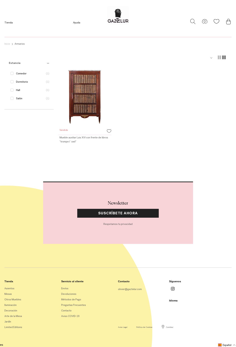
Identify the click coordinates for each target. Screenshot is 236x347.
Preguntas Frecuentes (73, 305)
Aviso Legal (122, 327)
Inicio (7, 44)
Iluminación (10, 305)
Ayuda (76, 22)
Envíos (64, 288)
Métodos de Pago (71, 299)
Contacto (66, 310)
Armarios (20, 44)
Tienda (8, 22)
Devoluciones (68, 294)
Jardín (7, 321)
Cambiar (169, 327)
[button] (14, 63)
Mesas (8, 294)
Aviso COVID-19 (70, 316)
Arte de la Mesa (13, 316)
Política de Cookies (144, 327)
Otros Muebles (12, 299)
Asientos (9, 288)
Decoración (10, 310)
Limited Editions (13, 327)
